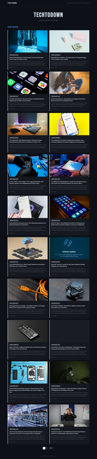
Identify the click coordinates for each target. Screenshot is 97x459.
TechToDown (12, 3)
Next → (51, 448)
